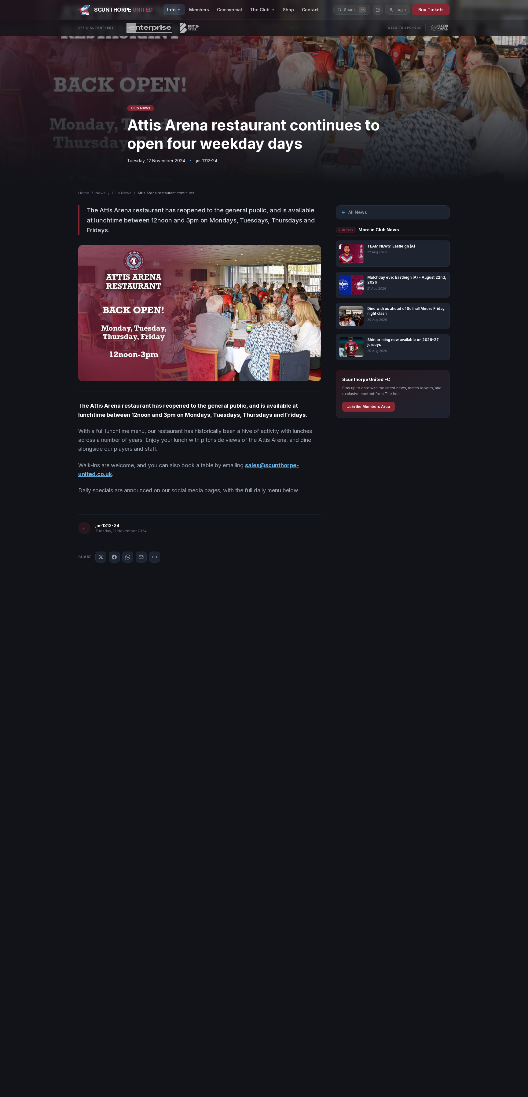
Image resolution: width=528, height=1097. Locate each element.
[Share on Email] (141, 557)
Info (171, 9)
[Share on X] (100, 557)
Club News (121, 193)
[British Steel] (189, 28)
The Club (260, 9)
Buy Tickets (431, 9)
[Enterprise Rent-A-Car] (149, 28)
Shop (288, 9)
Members (199, 9)
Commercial (229, 9)
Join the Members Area (368, 406)
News (100, 193)
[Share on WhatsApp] (127, 557)
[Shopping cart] (378, 10)
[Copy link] (154, 557)
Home (83, 193)
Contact (310, 9)
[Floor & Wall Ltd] (439, 28)
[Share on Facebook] (114, 557)
